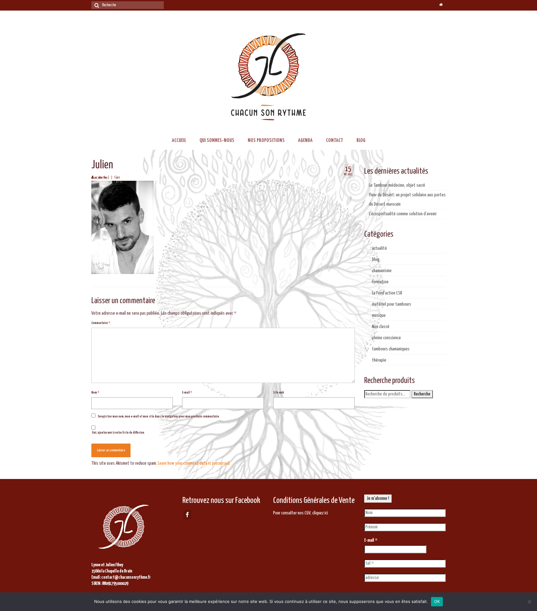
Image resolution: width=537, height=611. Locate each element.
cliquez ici (320, 513)
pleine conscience (386, 337)
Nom (95, 392)
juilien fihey (103, 177)
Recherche (422, 394)
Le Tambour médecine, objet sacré (397, 185)
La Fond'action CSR (387, 293)
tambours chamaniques (391, 349)
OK (437, 601)
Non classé (380, 326)
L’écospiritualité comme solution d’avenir (403, 214)
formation (380, 282)
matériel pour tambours (391, 304)
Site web (278, 392)
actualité (379, 248)
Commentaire (100, 323)
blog (375, 259)
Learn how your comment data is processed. (194, 463)
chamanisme (382, 270)
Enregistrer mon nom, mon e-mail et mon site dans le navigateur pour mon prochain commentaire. (159, 416)
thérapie (379, 360)
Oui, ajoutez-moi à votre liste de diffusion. (118, 432)
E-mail (187, 392)
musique (379, 315)
